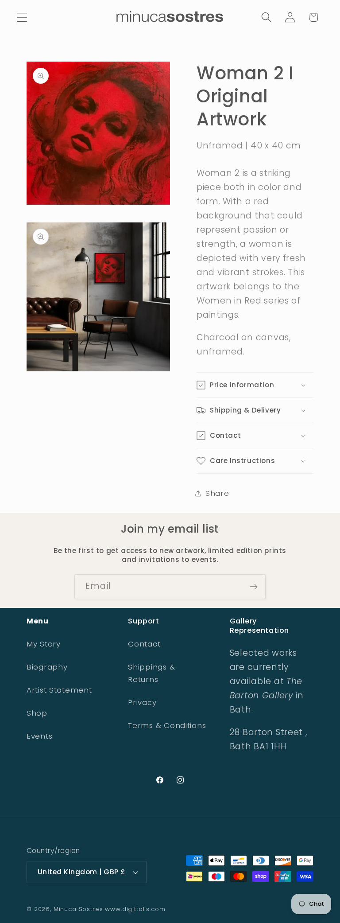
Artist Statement (59, 690)
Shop (37, 713)
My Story (44, 644)
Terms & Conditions (167, 725)
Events (39, 736)
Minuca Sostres (78, 909)
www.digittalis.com (135, 909)
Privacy (142, 702)
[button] (22, 17)
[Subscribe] (253, 586)
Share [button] (217, 493)
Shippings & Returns (151, 673)
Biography (47, 667)
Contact (144, 644)
